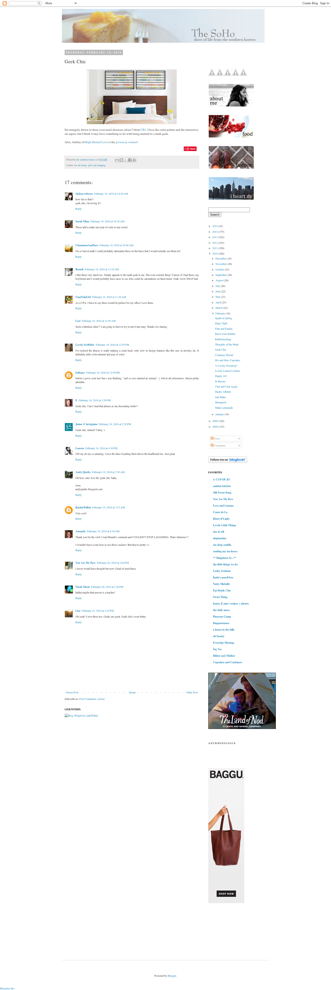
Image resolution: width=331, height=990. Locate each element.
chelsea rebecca (84, 194)
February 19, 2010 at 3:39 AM (108, 472)
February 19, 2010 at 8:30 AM (103, 531)
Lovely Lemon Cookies (227, 370)
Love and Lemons (223, 505)
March (219, 307)
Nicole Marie (82, 587)
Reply (78, 208)
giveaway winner (126, 142)
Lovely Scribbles (84, 345)
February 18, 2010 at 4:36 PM (101, 448)
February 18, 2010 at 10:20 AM (111, 193)
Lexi (77, 321)
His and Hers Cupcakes (227, 360)
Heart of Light (221, 519)
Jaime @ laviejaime (86, 424)
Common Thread (224, 355)
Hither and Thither (224, 656)
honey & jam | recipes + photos (231, 603)
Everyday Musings (223, 643)
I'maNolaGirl (83, 297)
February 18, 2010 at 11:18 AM (102, 269)
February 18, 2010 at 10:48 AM (117, 245)
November (221, 264)
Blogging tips (7, 988)
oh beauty (218, 636)
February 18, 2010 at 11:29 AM (109, 297)
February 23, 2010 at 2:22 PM (98, 610)
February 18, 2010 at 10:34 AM (108, 221)
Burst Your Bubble (225, 334)
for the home (80, 165)
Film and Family (224, 328)
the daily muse (221, 610)
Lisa (77, 611)
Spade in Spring (223, 318)
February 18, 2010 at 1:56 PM (95, 400)
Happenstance (221, 623)
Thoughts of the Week (226, 344)
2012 (215, 242)
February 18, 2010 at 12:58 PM (103, 372)
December (221, 258)
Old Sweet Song (222, 492)
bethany (80, 372)
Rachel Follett (83, 507)
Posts (216, 438)
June (218, 291)
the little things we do (225, 564)
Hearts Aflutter (223, 391)
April (218, 302)
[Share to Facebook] (130, 160)
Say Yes (217, 649)
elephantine (219, 538)
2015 (215, 226)
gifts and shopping (96, 165)
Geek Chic (220, 349)
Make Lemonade (224, 407)
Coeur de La (220, 512)
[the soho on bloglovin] (227, 462)
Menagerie (220, 402)
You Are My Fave (85, 563)
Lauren (79, 448)
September (221, 275)
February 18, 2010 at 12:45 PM (112, 344)
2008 (215, 426)
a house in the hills (223, 629)
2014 (215, 231)
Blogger (172, 975)
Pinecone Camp (222, 616)
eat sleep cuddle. (222, 545)
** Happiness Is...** (224, 558)
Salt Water (220, 397)
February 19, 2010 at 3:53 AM (108, 507)
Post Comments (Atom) (92, 699)
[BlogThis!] (121, 160)
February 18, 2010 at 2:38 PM (115, 424)
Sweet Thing (220, 597)
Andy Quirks (83, 472)
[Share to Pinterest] (134, 160)
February (220, 313)
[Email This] (117, 160)
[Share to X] (125, 160)
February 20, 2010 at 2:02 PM (113, 562)
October (220, 269)
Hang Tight (221, 323)
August (219, 280)
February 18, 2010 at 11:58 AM (99, 320)
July (218, 286)
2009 (215, 421)
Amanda (80, 531)
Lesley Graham (222, 571)
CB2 (143, 130)
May (218, 296)
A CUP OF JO (221, 479)
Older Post (192, 692)
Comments (219, 445)
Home (132, 692)
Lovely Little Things (224, 525)
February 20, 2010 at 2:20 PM (107, 587)
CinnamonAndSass (86, 245)
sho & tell (218, 532)
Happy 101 (221, 376)
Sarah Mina (82, 221)
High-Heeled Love (96, 142)
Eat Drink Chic (222, 590)
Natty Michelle (221, 584)
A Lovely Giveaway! (226, 365)
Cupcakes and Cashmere (227, 662)
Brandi (79, 269)
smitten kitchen (222, 486)
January (219, 414)
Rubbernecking (223, 339)
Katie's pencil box (223, 577)
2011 (215, 248)
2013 (215, 237)
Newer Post (72, 692)
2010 (215, 253)
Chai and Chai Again (226, 386)
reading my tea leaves (225, 551)
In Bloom (220, 381)
